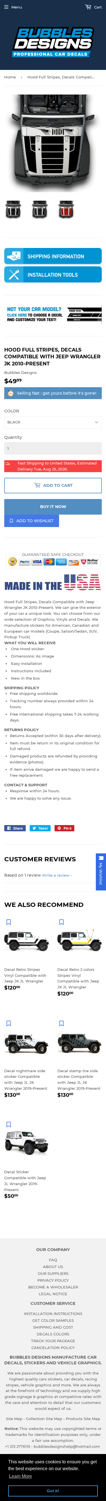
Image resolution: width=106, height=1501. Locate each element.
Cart (97, 7)
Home (10, 77)
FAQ (53, 1260)
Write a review (56, 875)
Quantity (13, 437)
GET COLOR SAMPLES (53, 1320)
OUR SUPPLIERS (53, 1273)
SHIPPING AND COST (53, 1327)
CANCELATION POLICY (53, 1347)
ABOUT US (53, 1266)
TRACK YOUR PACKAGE (53, 1341)
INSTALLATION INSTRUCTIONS (53, 1313)
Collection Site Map (44, 1418)
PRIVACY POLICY (53, 1280)
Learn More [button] (20, 1476)
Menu (16, 7)
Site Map (14, 1418)
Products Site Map (83, 1418)
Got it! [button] (53, 1491)
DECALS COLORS (53, 1334)
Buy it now (53, 506)
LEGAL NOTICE (53, 1294)
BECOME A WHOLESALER (53, 1287)
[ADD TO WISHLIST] (8, 922)
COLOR (11, 411)
